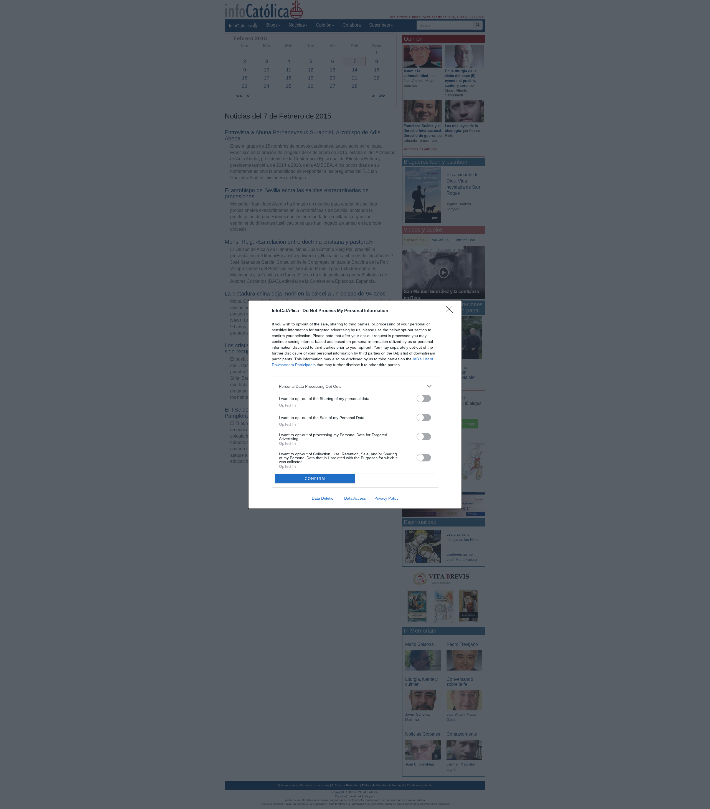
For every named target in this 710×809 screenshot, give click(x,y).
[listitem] (355, 386)
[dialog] (355, 404)
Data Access (355, 498)
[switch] (424, 398)
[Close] (451, 311)
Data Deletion (324, 498)
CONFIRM (315, 479)
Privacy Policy (386, 498)
